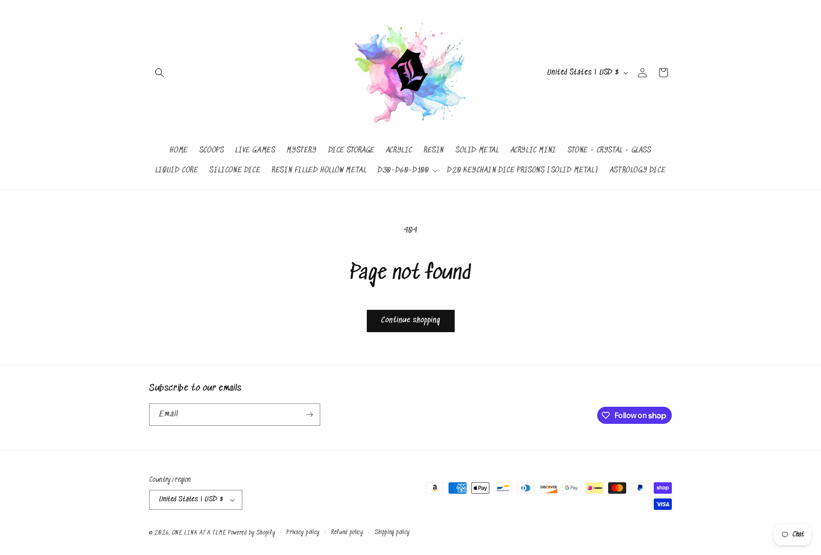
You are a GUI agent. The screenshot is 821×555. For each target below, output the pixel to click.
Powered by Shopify (252, 533)
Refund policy (347, 532)
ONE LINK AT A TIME (199, 533)
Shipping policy (392, 532)
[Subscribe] (309, 414)
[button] (159, 72)
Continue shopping (410, 320)
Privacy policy (303, 532)
